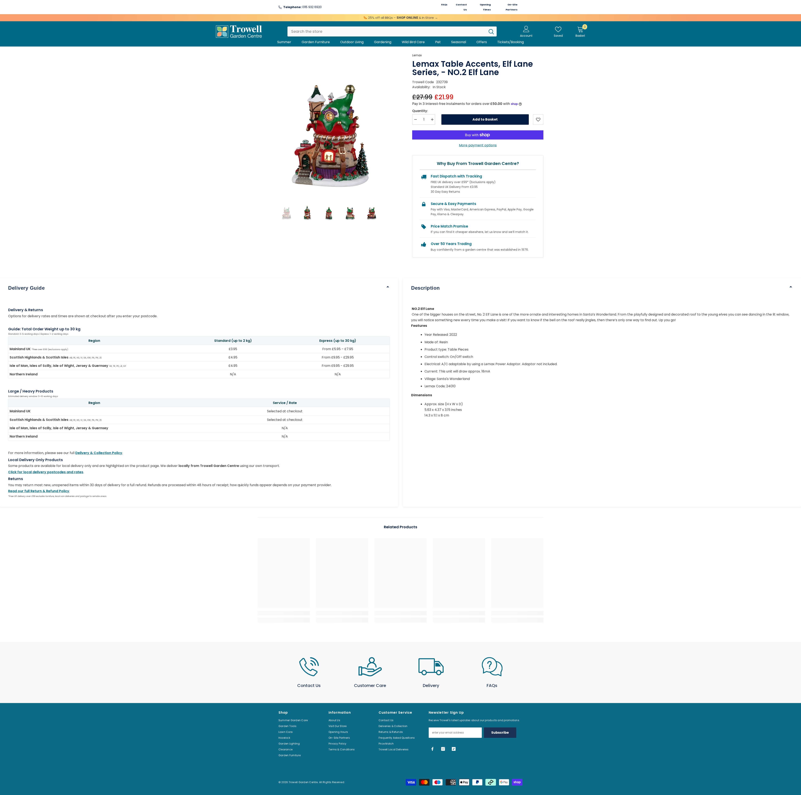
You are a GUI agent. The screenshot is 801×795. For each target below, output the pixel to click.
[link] (284, 613)
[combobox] (386, 31)
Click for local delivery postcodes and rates (45, 472)
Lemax (417, 55)
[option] (329, 124)
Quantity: (420, 110)
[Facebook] (432, 749)
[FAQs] (492, 667)
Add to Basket (485, 119)
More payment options (478, 145)
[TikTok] (453, 749)
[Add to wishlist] (538, 119)
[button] (286, 212)
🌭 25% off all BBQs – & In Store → (400, 17)
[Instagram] (443, 749)
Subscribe (500, 732)
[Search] (392, 31)
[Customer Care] (370, 667)
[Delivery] (431, 667)
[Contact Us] (309, 667)
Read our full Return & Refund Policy (38, 491)
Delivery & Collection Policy (98, 452)
